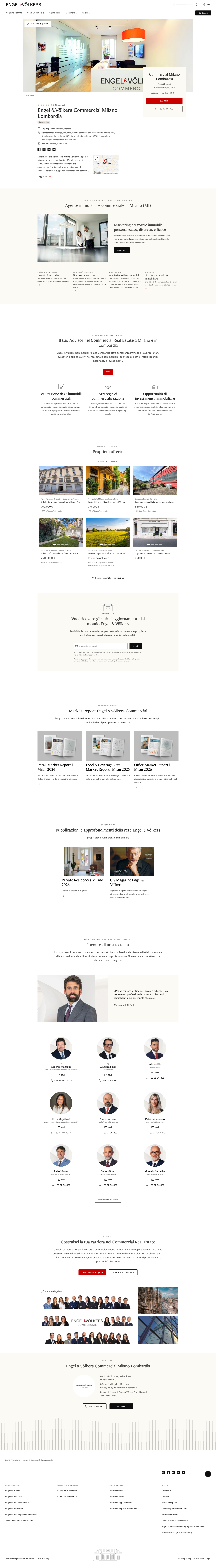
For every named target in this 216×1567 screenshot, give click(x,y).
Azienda (86, 12)
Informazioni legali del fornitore (115, 1384)
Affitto (114, 461)
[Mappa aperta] (105, 164)
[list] (108, 760)
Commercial (71, 12)
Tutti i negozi (30, 95)
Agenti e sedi (55, 12)
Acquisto (102, 461)
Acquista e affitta (14, 12)
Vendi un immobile (35, 12)
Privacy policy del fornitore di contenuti (118, 1387)
